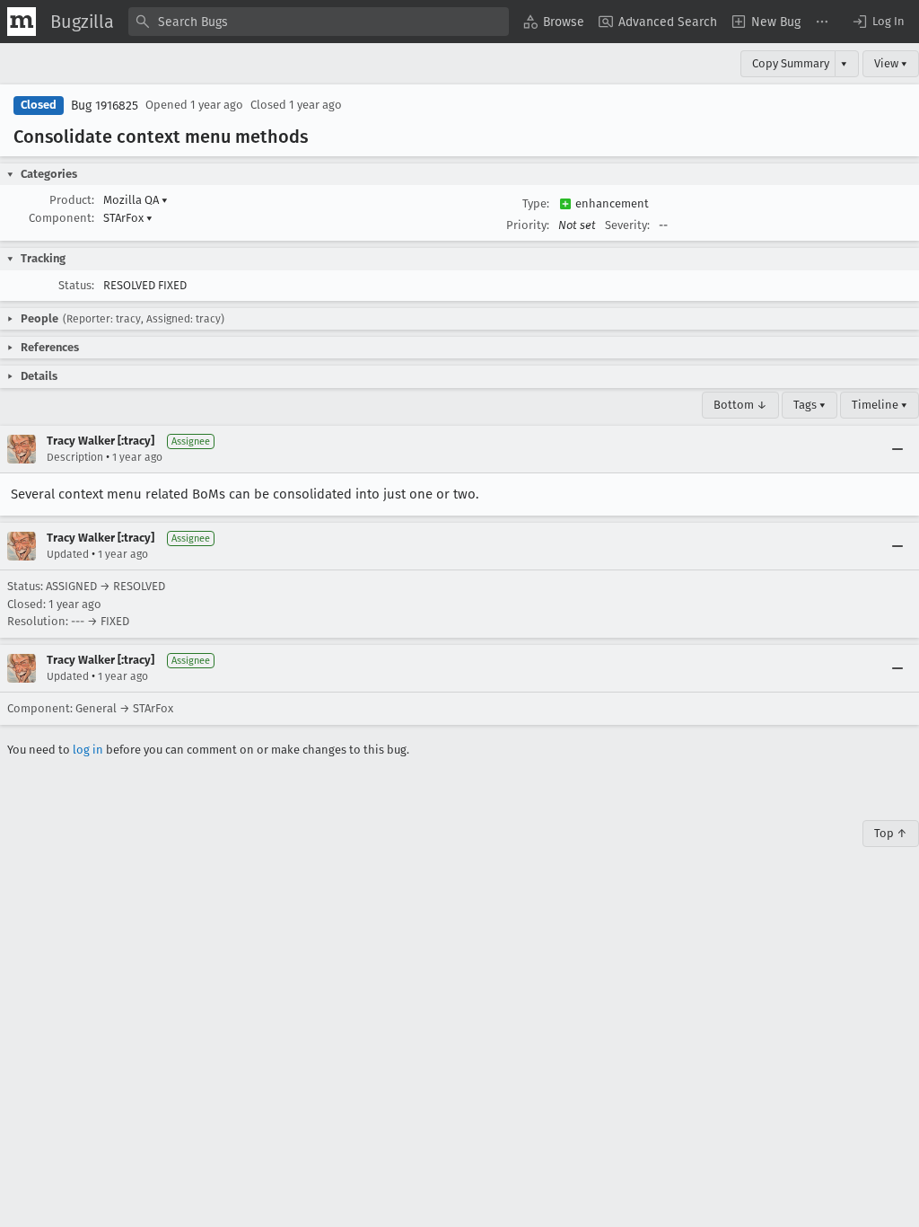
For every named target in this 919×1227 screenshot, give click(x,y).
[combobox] (318, 21)
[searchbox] (318, 21)
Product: (71, 200)
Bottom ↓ (740, 404)
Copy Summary (790, 63)
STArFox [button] (128, 218)
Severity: (627, 225)
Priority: (527, 225)
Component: (61, 218)
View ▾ (890, 63)
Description (75, 457)
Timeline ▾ (879, 404)
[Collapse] (897, 449)
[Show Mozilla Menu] (21, 21)
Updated (68, 554)
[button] (878, 21)
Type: (535, 203)
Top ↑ (890, 833)
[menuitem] (553, 21)
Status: (76, 285)
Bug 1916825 (104, 105)
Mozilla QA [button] (135, 200)
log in (88, 749)
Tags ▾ (809, 404)
